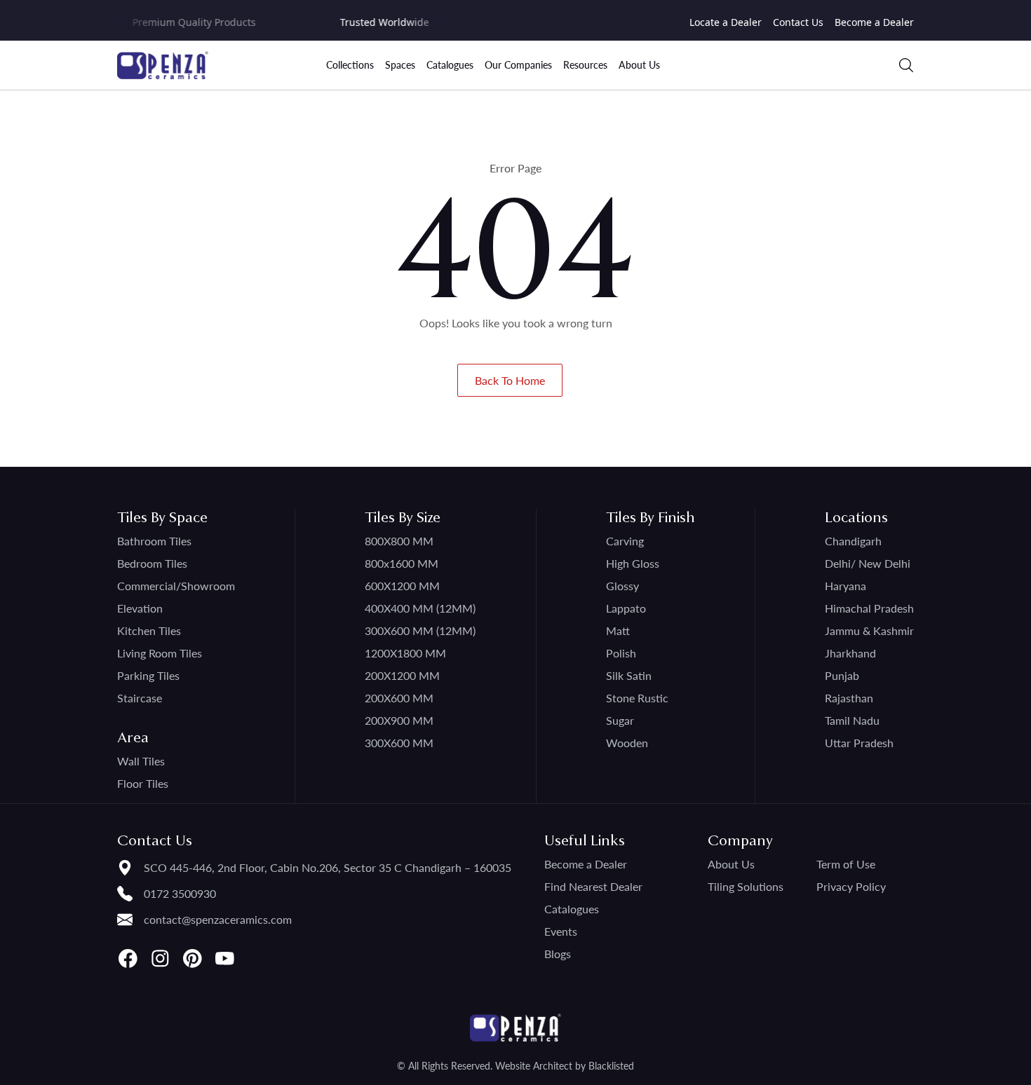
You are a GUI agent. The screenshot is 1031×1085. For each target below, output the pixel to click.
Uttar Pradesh (859, 742)
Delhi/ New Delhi (867, 563)
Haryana (845, 585)
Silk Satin (629, 675)
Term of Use (845, 864)
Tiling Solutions (745, 886)
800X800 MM (399, 540)
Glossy (622, 585)
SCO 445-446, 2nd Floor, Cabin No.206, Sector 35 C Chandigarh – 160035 (327, 867)
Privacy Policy (851, 886)
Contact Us (798, 22)
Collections (350, 64)
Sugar (620, 720)
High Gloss (632, 563)
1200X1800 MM (405, 653)
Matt (618, 630)
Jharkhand (850, 653)
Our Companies (518, 64)
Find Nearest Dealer (593, 886)
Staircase (139, 697)
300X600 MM (399, 742)
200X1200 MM (402, 675)
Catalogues (449, 64)
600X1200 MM (402, 585)
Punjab (842, 675)
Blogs (557, 953)
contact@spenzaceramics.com (218, 919)
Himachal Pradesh (869, 608)
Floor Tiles (142, 783)
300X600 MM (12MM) (420, 630)
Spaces (400, 64)
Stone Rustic (637, 697)
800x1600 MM (401, 563)
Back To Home (510, 380)
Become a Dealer (874, 22)
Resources (585, 64)
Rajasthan (849, 697)
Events (560, 931)
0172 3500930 (180, 893)
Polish (621, 653)
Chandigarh (853, 540)
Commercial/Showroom (176, 585)
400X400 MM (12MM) (420, 608)
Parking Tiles (148, 675)
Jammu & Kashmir (869, 630)
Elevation (140, 608)
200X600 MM (399, 697)
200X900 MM (399, 720)
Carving (625, 540)
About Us (639, 64)
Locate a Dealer (725, 22)
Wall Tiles (141, 760)
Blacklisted (611, 1065)
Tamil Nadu (852, 720)
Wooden (627, 742)
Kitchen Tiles (149, 630)
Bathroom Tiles (154, 540)
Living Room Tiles (159, 653)
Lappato (626, 608)
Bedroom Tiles (152, 563)
